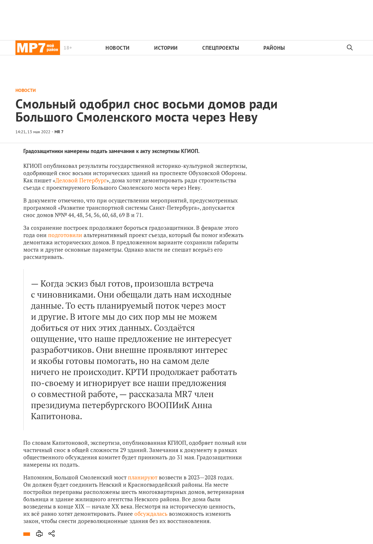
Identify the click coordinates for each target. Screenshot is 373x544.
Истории (166, 48)
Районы (274, 48)
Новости (117, 48)
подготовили (65, 235)
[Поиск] (350, 47)
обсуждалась (151, 513)
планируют (142, 477)
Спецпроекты (220, 48)
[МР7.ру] (37, 47)
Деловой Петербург (80, 180)
